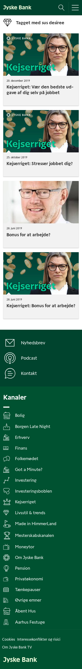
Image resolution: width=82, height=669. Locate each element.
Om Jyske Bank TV (17, 647)
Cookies (8, 639)
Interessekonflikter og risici (38, 639)
